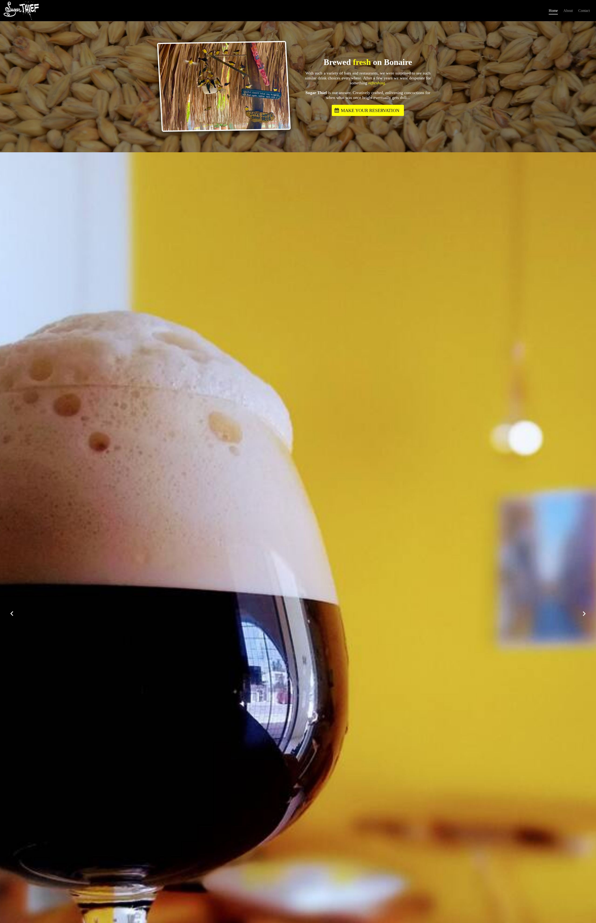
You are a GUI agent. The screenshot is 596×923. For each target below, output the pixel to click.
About (568, 11)
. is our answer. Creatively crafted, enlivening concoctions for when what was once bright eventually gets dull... (368, 85)
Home (553, 11)
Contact (584, 11)
